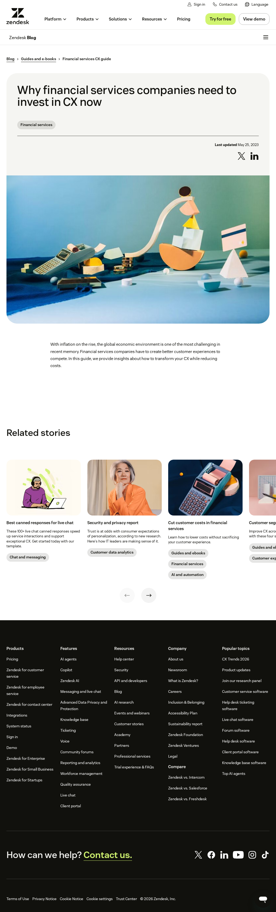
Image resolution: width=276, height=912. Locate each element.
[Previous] (127, 595)
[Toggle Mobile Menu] (266, 37)
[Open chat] (263, 899)
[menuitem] (256, 4)
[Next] (148, 595)
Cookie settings (100, 898)
